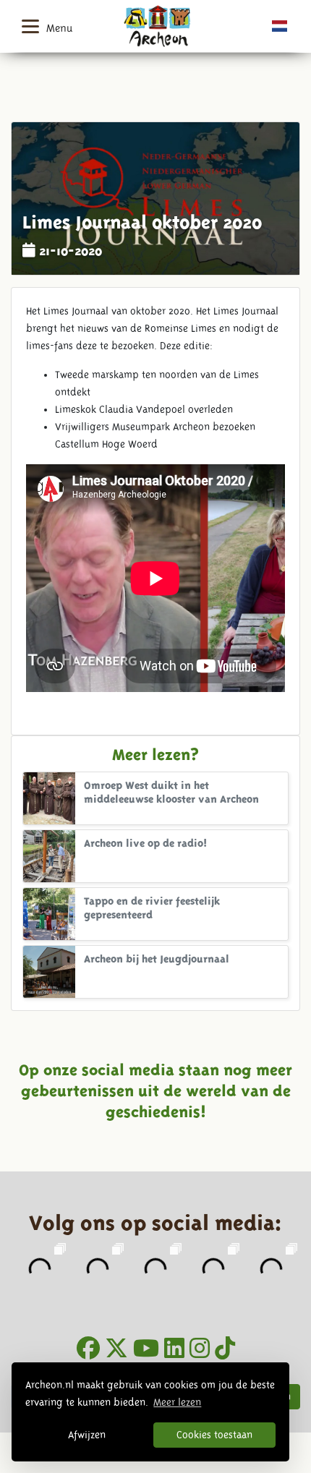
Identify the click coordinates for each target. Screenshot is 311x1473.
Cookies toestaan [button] (214, 1434)
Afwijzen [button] (87, 1434)
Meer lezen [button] (177, 1402)
